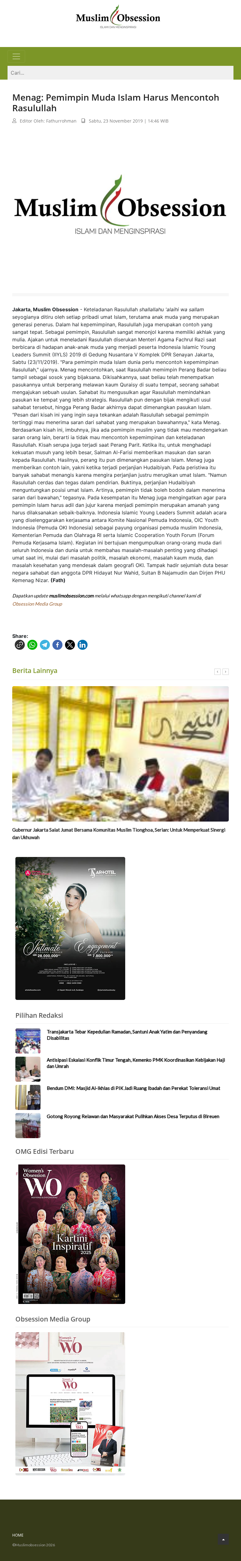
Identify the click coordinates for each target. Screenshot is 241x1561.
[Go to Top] (223, 1539)
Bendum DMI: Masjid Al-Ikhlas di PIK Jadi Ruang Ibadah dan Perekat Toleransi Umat (133, 1088)
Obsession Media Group (37, 604)
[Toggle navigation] (16, 56)
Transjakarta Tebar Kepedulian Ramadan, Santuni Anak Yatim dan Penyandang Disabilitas (127, 1035)
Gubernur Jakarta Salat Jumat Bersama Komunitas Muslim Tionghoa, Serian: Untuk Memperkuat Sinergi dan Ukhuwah (118, 833)
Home (18, 1535)
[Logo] (118, 15)
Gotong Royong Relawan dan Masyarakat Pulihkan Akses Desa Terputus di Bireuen (133, 1116)
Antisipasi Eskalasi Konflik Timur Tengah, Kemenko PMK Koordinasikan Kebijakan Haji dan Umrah (136, 1063)
